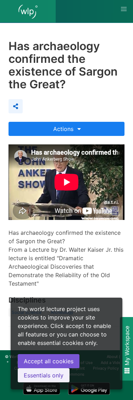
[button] (124, 9)
